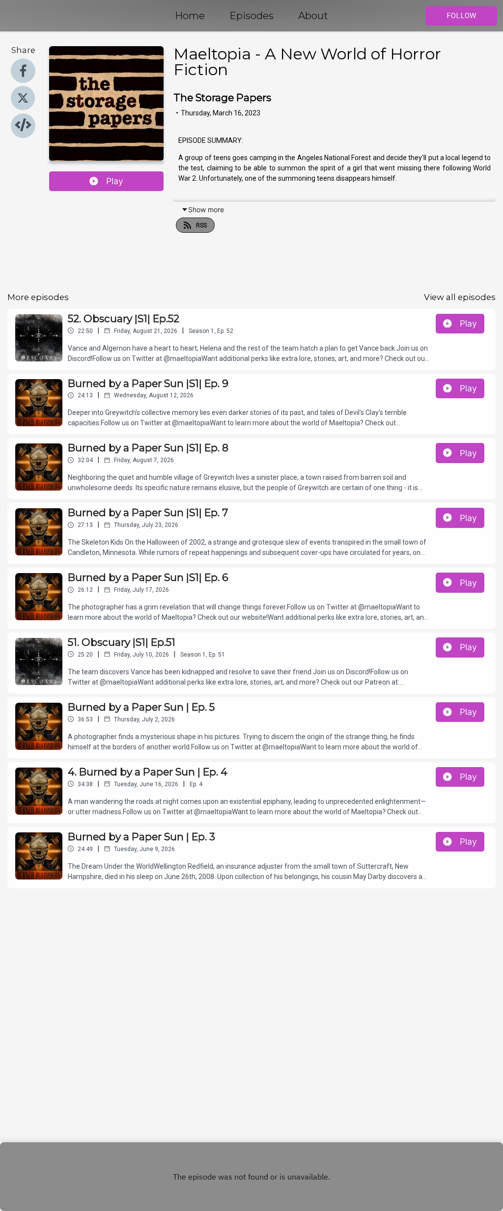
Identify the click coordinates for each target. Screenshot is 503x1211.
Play (114, 181)
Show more (206, 209)
